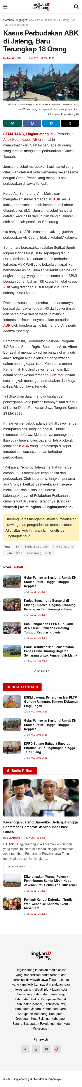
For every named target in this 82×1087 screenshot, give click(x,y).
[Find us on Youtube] (46, 1049)
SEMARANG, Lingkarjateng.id (28, 133)
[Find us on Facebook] (25, 1049)
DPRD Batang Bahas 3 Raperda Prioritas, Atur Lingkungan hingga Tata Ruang (49, 747)
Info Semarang (63, 546)
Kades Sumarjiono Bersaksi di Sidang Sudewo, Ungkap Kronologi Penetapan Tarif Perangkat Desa (50, 604)
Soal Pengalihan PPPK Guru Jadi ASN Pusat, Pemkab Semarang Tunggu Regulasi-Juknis (48, 628)
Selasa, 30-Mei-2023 (42, 58)
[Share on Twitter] (70, 123)
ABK (57, 199)
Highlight (21, 20)
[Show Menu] (5, 6)
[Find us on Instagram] (36, 1049)
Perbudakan (13, 553)
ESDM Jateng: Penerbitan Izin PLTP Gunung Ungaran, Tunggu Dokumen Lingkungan (51, 701)
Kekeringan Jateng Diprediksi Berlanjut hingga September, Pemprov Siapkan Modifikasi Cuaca (40, 827)
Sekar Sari (14, 58)
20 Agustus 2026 (36, 660)
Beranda (8, 20)
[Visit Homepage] (41, 6)
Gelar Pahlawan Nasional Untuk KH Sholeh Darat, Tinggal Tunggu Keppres (50, 581)
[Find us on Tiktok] (57, 1049)
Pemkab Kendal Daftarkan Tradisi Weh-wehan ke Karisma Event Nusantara (48, 903)
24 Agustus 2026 (36, 614)
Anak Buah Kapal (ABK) (22, 139)
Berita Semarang (36, 546)
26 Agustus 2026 (36, 591)
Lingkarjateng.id (22, 1079)
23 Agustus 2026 (36, 637)
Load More (41, 671)
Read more (16, 866)
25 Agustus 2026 (35, 837)
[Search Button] (76, 6)
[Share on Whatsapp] (12, 123)
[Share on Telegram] (51, 123)
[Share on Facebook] (32, 123)
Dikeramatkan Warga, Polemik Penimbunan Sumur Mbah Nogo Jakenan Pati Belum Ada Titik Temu (50, 880)
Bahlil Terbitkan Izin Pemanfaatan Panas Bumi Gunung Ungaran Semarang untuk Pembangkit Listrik (50, 651)
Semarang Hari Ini (40, 553)
